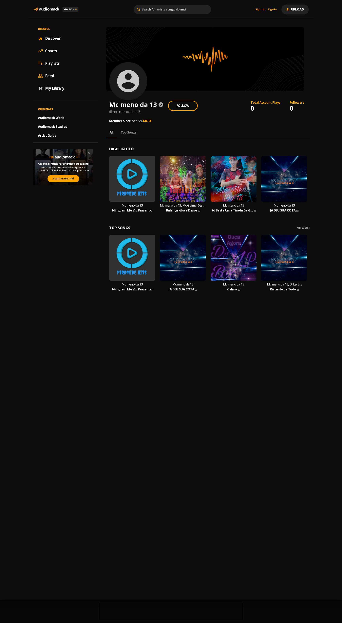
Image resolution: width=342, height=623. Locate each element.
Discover (53, 38)
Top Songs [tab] (128, 132)
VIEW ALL (303, 228)
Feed (49, 75)
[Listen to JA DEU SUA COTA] (284, 179)
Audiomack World (51, 118)
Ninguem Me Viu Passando (132, 210)
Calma (232, 289)
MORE (147, 121)
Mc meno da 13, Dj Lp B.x (284, 284)
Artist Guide (47, 135)
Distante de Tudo (283, 289)
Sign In (272, 9)
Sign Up (260, 9)
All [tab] (112, 132)
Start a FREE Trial (63, 178)
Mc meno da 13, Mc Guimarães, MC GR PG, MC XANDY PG (183, 205)
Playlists (52, 63)
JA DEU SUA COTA (283, 210)
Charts (51, 50)
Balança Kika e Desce (181, 210)
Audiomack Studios (52, 126)
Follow (183, 105)
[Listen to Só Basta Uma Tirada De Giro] (233, 179)
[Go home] (46, 9)
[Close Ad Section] (89, 153)
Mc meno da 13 (132, 205)
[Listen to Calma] (233, 258)
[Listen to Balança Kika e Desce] (183, 179)
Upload (297, 9)
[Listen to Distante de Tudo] (284, 258)
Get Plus (70, 9)
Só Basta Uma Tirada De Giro (232, 210)
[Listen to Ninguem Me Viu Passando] (132, 179)
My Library (54, 88)
